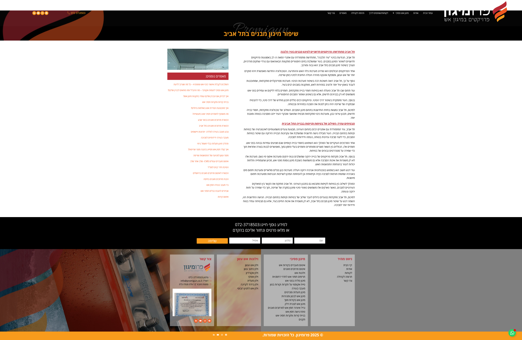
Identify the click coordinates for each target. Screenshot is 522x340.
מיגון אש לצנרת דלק (295, 304)
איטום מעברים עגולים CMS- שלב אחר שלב (209, 161)
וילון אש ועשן (251, 265)
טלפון (290, 236)
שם (323, 236)
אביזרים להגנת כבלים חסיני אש (215, 190)
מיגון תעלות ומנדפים (294, 292)
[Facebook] (46, 13)
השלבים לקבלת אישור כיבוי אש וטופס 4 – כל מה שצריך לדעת (201, 84)
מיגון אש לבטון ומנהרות (293, 296)
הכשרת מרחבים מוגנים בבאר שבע (213, 119)
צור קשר (331, 13)
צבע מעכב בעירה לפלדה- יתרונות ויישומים (210, 131)
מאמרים (343, 13)
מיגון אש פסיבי (402, 13)
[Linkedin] (34, 13)
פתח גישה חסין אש (295, 311)
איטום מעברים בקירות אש (292, 265)
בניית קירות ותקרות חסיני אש (215, 102)
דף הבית (347, 265)
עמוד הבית (428, 13)
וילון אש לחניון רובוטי (247, 288)
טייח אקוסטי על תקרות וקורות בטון (287, 284)
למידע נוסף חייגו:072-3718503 (261, 224)
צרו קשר (348, 280)
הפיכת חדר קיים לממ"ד (218, 167)
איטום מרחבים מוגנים (294, 269)
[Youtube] (38, 13)
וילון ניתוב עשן (251, 269)
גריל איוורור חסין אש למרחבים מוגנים (286, 308)
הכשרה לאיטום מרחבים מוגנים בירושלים (211, 173)
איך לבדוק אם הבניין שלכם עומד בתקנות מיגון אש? (206, 96)
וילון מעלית (252, 280)
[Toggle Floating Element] (512, 333)
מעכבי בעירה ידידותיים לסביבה (215, 137)
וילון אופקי (253, 276)
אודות (415, 13)
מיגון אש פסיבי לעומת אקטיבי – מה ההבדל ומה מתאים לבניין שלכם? (198, 90)
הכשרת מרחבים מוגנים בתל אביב (214, 125)
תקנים (302, 319)
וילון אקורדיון (252, 273)
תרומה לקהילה (357, 13)
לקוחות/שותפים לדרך (378, 13)
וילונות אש (300, 273)
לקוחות (348, 273)
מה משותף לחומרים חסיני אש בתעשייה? (210, 113)
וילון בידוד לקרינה (249, 284)
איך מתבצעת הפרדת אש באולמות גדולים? (210, 108)
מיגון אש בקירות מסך (294, 300)
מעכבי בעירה (298, 288)
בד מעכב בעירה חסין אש (217, 184)
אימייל (257, 236)
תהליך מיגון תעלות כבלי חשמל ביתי (213, 143)
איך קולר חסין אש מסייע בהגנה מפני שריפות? (208, 149)
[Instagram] (42, 13)
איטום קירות (223, 196)
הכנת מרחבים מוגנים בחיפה (216, 179)
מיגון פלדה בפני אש (295, 280)
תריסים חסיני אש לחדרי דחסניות (288, 276)
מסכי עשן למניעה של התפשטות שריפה (211, 155)
